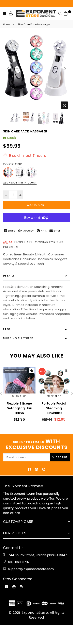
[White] (32, 172)
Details (9, 275)
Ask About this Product (19, 182)
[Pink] (8, 172)
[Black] (20, 172)
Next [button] (65, 69)
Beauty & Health (35, 254)
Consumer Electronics (36, 259)
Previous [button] (8, 69)
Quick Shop (19, 396)
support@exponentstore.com (31, 569)
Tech (40, 263)
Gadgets (60, 259)
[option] (36, 67)
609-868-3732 (18, 562)
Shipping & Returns (18, 338)
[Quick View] (31, 370)
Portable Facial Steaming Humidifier (54, 408)
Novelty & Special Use (19, 263)
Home (6, 24)
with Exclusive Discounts (36, 444)
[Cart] (66, 13)
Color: (12, 164)
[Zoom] (64, 105)
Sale (42, 371)
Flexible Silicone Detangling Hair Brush (19, 408)
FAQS (7, 329)
